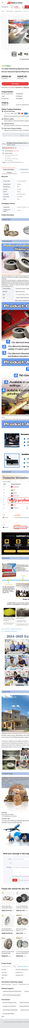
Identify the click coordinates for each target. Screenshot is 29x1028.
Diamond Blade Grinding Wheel (10, 1010)
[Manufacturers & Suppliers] (14, 2)
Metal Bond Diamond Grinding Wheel (11, 995)
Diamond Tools (18, 11)
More (3, 1016)
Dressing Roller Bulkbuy (8, 1013)
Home (3, 11)
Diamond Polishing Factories (9, 1002)
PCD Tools (4, 972)
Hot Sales (4, 969)
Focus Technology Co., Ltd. (19, 1022)
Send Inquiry (15, 83)
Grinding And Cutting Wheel (9, 1006)
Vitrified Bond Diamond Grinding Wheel (12, 991)
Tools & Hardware (9, 11)
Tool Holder (4, 975)
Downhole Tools (19, 975)
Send (15, 880)
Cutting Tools (19, 972)
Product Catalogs (23, 966)
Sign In (4, 162)
